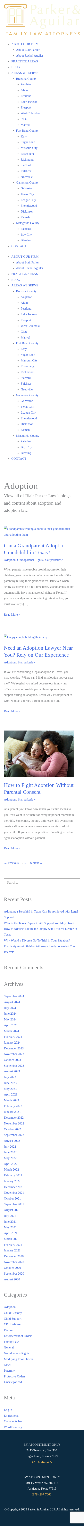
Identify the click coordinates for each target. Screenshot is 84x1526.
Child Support (12, 1318)
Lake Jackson (29, 101)
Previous (11, 862)
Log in (8, 1409)
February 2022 (13, 1175)
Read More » (12, 614)
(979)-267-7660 (42, 1494)
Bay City (26, 234)
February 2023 (13, 1106)
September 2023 (14, 1065)
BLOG (15, 67)
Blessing (26, 240)
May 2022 (10, 1158)
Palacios (26, 228)
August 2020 (12, 1279)
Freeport (26, 107)
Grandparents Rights (30, 560)
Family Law (11, 1341)
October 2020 (12, 1267)
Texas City (27, 194)
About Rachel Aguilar (29, 55)
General (9, 1347)
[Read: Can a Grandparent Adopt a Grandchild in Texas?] (39, 531)
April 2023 (10, 1094)
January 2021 (12, 1250)
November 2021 (14, 1192)
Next (38, 862)
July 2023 (10, 1077)
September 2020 (14, 1273)
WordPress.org (13, 1427)
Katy (24, 136)
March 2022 (11, 1169)
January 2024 (12, 1042)
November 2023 (14, 1054)
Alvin (24, 90)
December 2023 (14, 1048)
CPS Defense (12, 1324)
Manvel (25, 124)
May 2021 (10, 1227)
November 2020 (14, 1262)
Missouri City (29, 148)
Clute (24, 119)
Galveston (27, 188)
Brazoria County (26, 78)
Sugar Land (28, 142)
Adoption (10, 560)
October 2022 (12, 1129)
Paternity (9, 1370)
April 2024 (10, 1025)
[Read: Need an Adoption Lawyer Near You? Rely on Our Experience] (26, 636)
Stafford (26, 165)
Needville (27, 176)
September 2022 (14, 1135)
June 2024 (10, 1013)
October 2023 (12, 1059)
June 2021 (10, 1221)
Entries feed (11, 1415)
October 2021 (12, 1198)
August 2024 (12, 1002)
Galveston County (27, 182)
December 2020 (14, 1256)
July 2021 (10, 1215)
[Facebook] (47, 1519)
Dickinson (27, 211)
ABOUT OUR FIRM (24, 44)
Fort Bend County (27, 130)
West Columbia (30, 113)
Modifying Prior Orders (18, 1359)
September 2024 (14, 996)
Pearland (26, 96)
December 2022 (14, 1117)
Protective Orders (14, 1376)
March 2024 (11, 1031)
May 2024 (10, 1019)
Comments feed (13, 1421)
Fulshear (26, 171)
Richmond (27, 159)
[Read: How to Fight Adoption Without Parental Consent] (39, 753)
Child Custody (13, 1312)
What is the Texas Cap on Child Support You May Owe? (39, 923)
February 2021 (13, 1244)
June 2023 (10, 1083)
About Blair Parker (27, 49)
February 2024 (13, 1036)
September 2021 (14, 1204)
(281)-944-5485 (42, 1462)
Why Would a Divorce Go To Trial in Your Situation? (37, 940)
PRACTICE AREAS (24, 61)
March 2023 (11, 1100)
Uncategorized (13, 1382)
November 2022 (14, 1123)
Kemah (25, 217)
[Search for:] (42, 882)
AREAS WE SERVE (24, 72)
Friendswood (29, 205)
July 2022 (10, 1146)
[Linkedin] (37, 1519)
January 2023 (12, 1111)
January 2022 (12, 1181)
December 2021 (14, 1187)
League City (28, 200)
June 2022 (10, 1152)
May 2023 (10, 1088)
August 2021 (12, 1210)
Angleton (26, 84)
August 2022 (12, 1140)
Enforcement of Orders (18, 1336)
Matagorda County (27, 223)
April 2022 (10, 1164)
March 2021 (11, 1239)
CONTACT (18, 246)
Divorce (9, 1330)
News (7, 1364)
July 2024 (10, 1008)
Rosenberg (27, 153)
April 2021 (10, 1233)
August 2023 (12, 1071)
